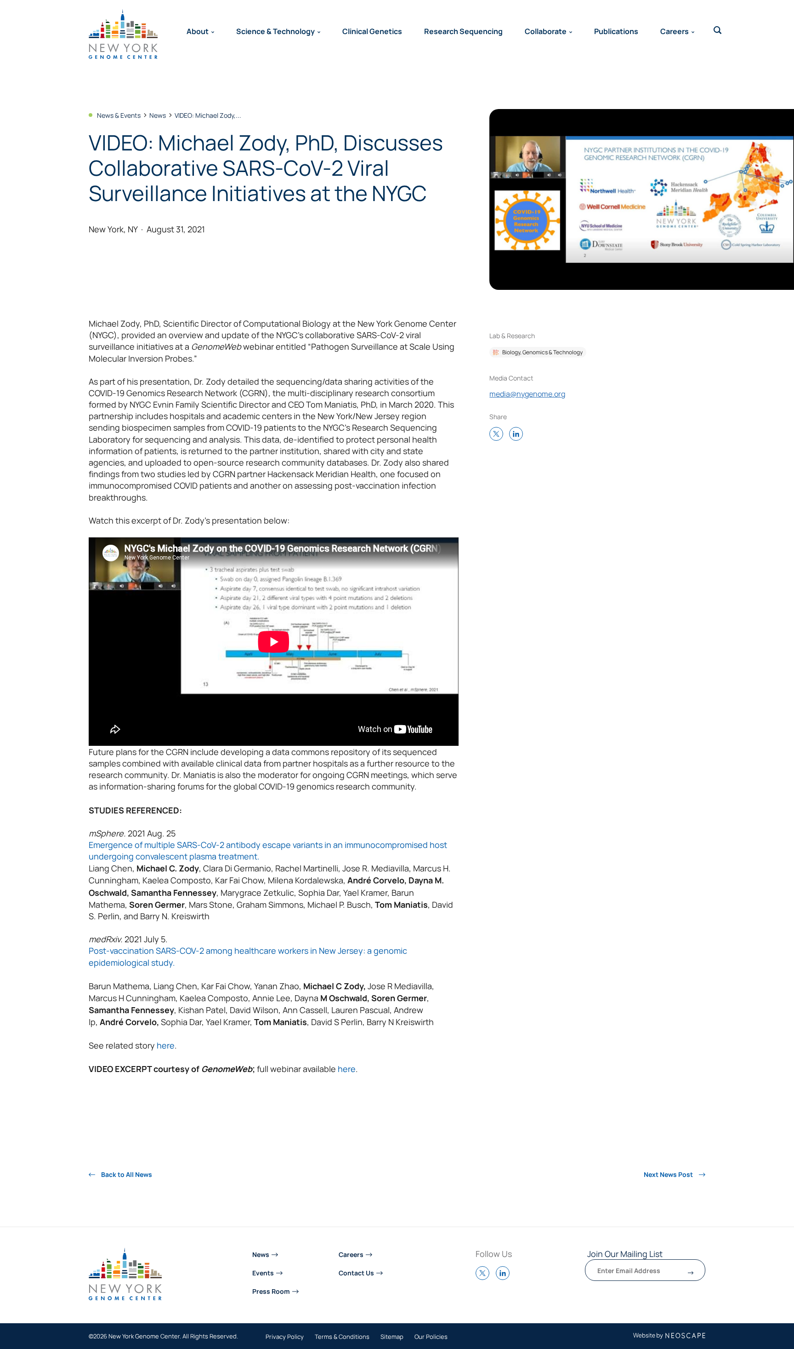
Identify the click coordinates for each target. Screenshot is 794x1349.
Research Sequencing (463, 30)
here (166, 1045)
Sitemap (391, 1337)
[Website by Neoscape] (669, 1336)
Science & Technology (275, 30)
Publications (616, 30)
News (157, 115)
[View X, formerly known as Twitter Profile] (485, 1277)
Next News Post (669, 1174)
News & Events (119, 115)
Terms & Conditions (342, 1337)
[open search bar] (717, 30)
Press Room (271, 1291)
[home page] (123, 34)
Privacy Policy (285, 1337)
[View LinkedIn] (505, 1277)
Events (263, 1272)
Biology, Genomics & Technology (542, 352)
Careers (674, 30)
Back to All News (126, 1174)
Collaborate (546, 30)
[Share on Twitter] (498, 434)
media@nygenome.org (527, 393)
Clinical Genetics (372, 30)
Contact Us (356, 1272)
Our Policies (431, 1337)
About (198, 30)
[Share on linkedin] (518, 434)
